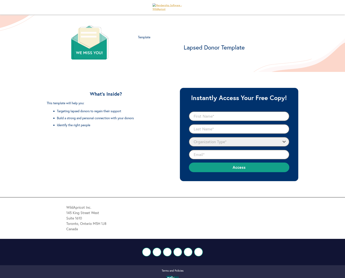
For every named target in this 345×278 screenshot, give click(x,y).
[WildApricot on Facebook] (146, 252)
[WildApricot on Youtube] (177, 252)
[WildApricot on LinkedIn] (167, 252)
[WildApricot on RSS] (198, 252)
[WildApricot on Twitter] (157, 252)
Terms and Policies (172, 270)
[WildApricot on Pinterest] (188, 252)
